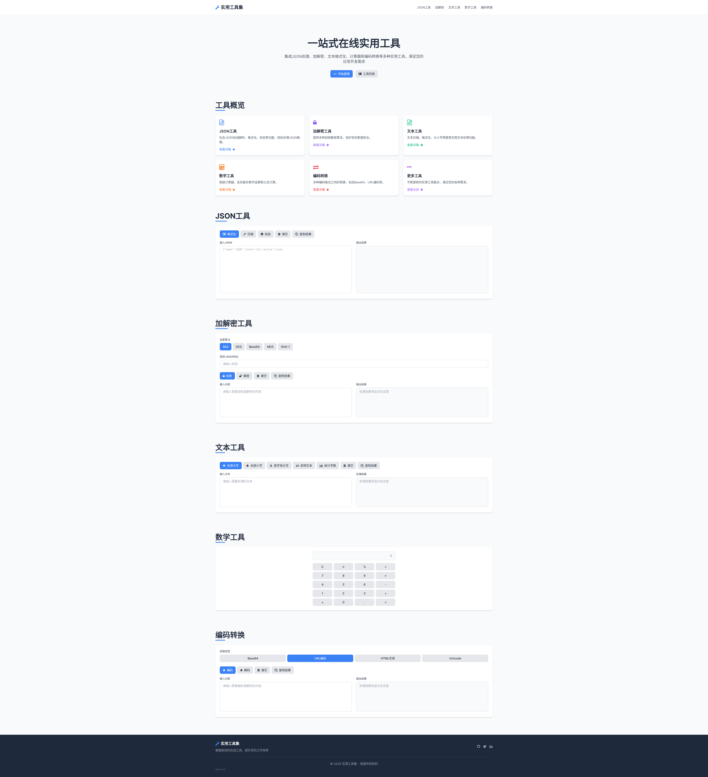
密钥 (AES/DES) (229, 356)
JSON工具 (424, 7)
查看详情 (225, 149)
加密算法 (225, 339)
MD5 (270, 347)
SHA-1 (285, 347)
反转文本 (306, 465)
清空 (284, 234)
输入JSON (226, 242)
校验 (267, 234)
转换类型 (225, 651)
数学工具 (470, 7)
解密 (246, 376)
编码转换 (487, 7)
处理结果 (361, 474)
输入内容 (225, 384)
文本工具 (454, 7)
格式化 (231, 234)
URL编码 (320, 658)
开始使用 (344, 74)
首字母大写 (281, 465)
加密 (228, 376)
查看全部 (413, 189)
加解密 (439, 7)
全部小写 (256, 465)
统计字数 (330, 465)
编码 (229, 670)
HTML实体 (388, 658)
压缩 (250, 234)
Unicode (455, 658)
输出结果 (361, 242)
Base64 (254, 347)
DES (239, 347)
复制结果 (305, 234)
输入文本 (225, 474)
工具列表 (369, 74)
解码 (246, 670)
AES (225, 347)
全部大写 (232, 465)
